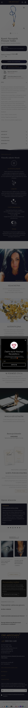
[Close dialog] (25, 340)
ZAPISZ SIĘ (14, 364)
